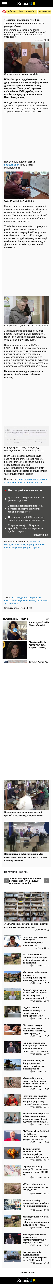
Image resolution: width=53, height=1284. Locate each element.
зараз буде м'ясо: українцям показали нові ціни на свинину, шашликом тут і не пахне (26, 600)
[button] (6, 880)
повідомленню (12, 165)
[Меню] (4, 3)
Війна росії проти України (22, 11)
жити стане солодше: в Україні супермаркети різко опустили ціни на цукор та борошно (24, 544)
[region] (26, 136)
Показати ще (40, 535)
